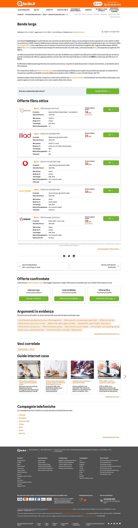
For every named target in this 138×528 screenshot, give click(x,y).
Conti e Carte (62, 10)
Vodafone (22, 418)
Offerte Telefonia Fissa (65, 464)
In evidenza (89, 14)
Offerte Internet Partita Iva (45, 468)
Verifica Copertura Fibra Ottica (109, 460)
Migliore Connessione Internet (67, 460)
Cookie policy (47, 524)
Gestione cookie (55, 524)
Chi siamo (20, 480)
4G (95, 48)
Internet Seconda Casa (65, 466)
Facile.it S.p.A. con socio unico (89, 516)
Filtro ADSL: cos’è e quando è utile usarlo (107, 382)
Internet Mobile (69, 290)
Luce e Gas (20, 468)
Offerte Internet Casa (32, 14)
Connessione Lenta (105, 474)
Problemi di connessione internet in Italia (82, 382)
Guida (76, 14)
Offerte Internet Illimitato (66, 468)
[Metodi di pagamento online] (34, 499)
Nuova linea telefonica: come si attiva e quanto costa (28, 382)
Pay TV (19, 474)
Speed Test (103, 14)
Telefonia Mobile (22, 472)
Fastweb (22, 415)
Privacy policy (39, 524)
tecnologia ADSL (23, 45)
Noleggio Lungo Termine (24, 476)
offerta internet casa (45, 71)
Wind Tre (81, 470)
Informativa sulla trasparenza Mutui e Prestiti (95, 524)
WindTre (22, 433)
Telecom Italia (24, 421)
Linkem (21, 424)
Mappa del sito (21, 486)
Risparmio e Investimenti (75, 10)
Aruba (21, 430)
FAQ (80, 14)
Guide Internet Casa (105, 464)
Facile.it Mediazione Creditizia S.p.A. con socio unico (74, 513)
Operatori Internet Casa (86, 478)
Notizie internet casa (106, 468)
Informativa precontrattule (76, 524)
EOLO (21, 427)
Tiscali (81, 468)
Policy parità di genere (65, 524)
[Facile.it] (26, 5)
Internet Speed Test (105, 462)
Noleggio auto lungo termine (114, 9)
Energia (88, 10)
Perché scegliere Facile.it (24, 482)
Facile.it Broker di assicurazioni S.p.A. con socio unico (60, 509)
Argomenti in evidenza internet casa (110, 466)
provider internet (76, 78)
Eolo (80, 474)
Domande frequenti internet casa (109, 470)
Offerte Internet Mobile (44, 466)
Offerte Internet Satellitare (66, 462)
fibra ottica (26, 48)
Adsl (44, 14)
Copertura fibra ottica (114, 14)
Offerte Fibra (104, 290)
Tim (80, 460)
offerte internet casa (35, 283)
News (83, 14)
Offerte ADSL (41, 462)
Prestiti (49, 10)
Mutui (36, 10)
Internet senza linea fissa (45, 470)
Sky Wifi (81, 476)
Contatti (19, 484)
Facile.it (20, 14)
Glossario (96, 14)
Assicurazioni (23, 10)
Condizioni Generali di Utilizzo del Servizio (25, 524)
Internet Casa (34, 290)
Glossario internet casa (56, 14)
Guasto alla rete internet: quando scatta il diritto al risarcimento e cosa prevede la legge (55, 383)
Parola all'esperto (115, 17)
